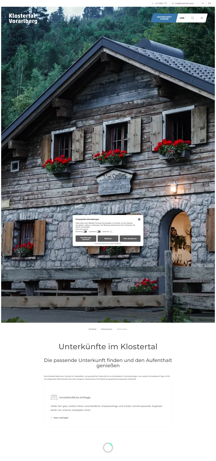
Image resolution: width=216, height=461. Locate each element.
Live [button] (182, 18)
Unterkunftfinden (164, 18)
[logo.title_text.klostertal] (23, 18)
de (202, 3)
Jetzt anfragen (61, 418)
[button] (192, 17)
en (209, 3)
